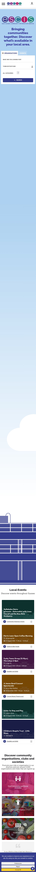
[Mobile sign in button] (33, 3)
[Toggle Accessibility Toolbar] (33, 869)
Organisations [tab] (10, 53)
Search (19, 80)
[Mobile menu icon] (3, 4)
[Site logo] (15, 4)
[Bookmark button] (31, 621)
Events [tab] (23, 53)
